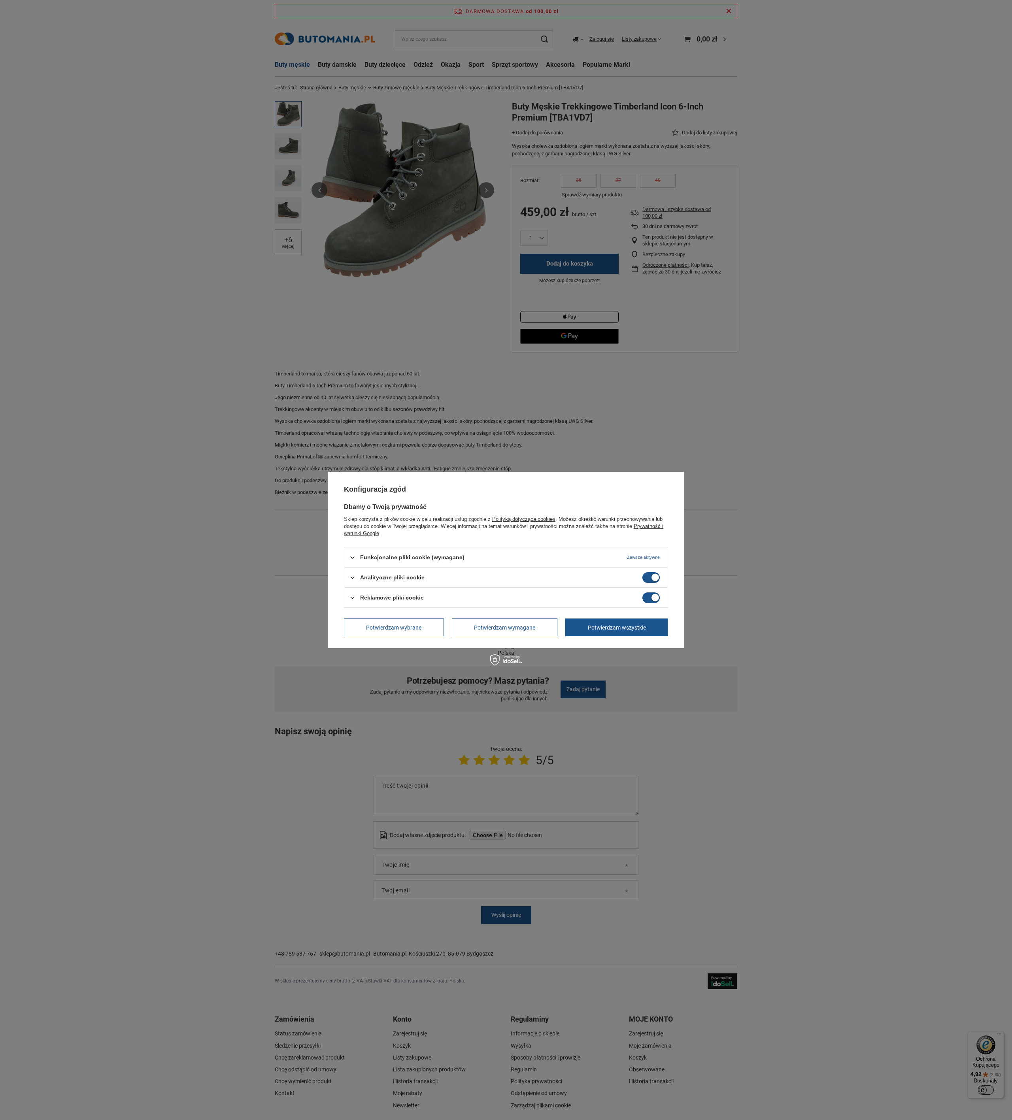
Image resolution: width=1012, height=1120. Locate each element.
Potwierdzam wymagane (504, 627)
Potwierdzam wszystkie (617, 627)
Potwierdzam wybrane (393, 627)
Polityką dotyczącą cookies (523, 519)
